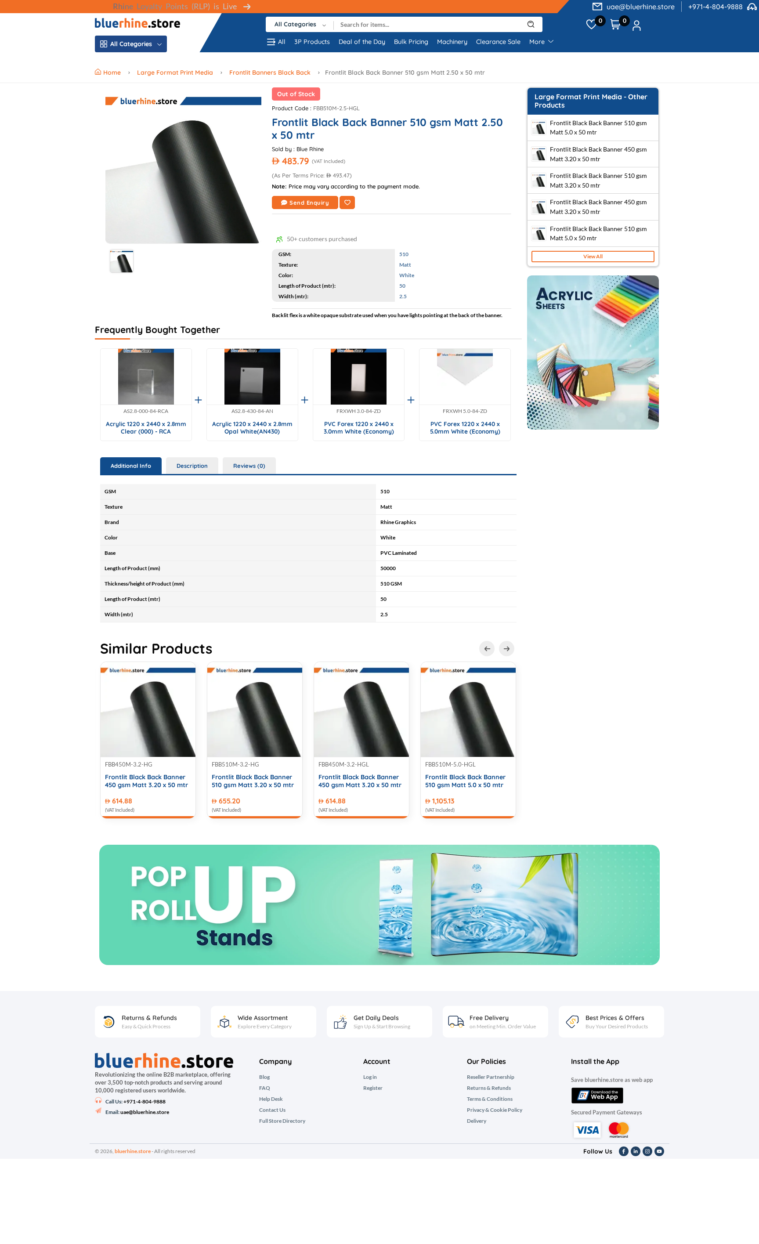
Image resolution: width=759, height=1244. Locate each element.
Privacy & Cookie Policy (494, 1110)
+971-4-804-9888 (715, 6)
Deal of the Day (362, 42)
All (282, 42)
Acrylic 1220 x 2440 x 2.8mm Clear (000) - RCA (146, 427)
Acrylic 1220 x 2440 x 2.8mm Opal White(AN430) (252, 427)
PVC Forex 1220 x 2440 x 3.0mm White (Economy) (359, 427)
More (537, 42)
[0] (591, 24)
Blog (264, 1077)
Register (373, 1088)
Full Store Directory (282, 1121)
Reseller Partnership (490, 1077)
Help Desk (271, 1099)
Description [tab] (192, 465)
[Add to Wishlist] (347, 202)
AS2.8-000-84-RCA (145, 411)
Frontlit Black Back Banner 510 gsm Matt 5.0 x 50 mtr (465, 781)
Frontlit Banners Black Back (270, 72)
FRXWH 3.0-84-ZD (358, 411)
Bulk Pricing (411, 42)
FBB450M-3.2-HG (128, 764)
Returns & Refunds (489, 1088)
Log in (370, 1077)
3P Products (312, 42)
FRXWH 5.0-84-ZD (465, 411)
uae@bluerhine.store (641, 6)
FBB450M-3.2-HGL (343, 764)
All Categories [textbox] (295, 24)
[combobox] (300, 24)
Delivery (476, 1121)
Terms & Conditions (490, 1099)
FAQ (264, 1088)
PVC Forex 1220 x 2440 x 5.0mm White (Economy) (465, 427)
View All (593, 256)
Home (113, 72)
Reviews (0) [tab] (249, 465)
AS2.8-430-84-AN (252, 411)
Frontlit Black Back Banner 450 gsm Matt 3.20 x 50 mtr (146, 781)
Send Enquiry (309, 202)
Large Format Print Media (175, 72)
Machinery (452, 42)
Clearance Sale (498, 42)
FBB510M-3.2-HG (235, 764)
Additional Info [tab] (131, 465)
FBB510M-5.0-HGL (450, 764)
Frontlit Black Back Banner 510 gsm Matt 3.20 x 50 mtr (253, 781)
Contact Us (272, 1110)
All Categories (131, 44)
